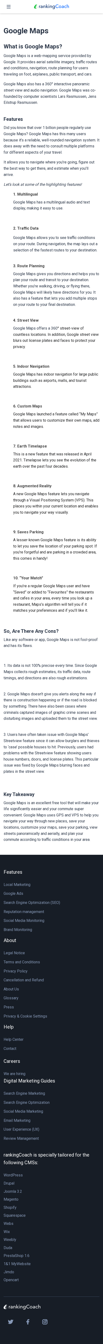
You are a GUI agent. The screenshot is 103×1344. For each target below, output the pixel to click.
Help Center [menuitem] (13, 1039)
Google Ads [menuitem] (13, 893)
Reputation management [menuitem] (24, 911)
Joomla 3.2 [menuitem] (13, 1191)
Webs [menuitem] (8, 1223)
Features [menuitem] (13, 872)
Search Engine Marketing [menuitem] (24, 1093)
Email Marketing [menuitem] (17, 1120)
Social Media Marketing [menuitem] (23, 1111)
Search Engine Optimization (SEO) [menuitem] (32, 902)
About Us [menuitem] (11, 989)
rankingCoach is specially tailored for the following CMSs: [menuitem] (46, 1158)
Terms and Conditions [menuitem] (22, 962)
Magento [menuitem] (11, 1199)
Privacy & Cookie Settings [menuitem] (25, 1016)
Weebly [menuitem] (10, 1239)
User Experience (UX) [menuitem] (21, 1129)
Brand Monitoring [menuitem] (18, 929)
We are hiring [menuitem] (14, 1073)
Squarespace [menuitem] (15, 1215)
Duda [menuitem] (8, 1247)
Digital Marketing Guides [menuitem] (29, 1081)
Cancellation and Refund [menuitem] (24, 980)
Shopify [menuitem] (10, 1207)
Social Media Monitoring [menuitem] (24, 920)
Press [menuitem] (9, 1007)
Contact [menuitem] (10, 1048)
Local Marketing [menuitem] (17, 884)
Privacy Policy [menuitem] (16, 971)
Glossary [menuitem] (11, 998)
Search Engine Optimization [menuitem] (27, 1102)
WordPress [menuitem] (13, 1175)
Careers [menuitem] (12, 1061)
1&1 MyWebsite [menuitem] (17, 1264)
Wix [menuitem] (7, 1231)
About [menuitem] (10, 940)
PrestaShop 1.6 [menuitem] (16, 1255)
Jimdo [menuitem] (9, 1272)
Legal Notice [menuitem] (14, 953)
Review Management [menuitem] (21, 1138)
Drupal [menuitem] (9, 1183)
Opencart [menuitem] (11, 1280)
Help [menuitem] (9, 1027)
